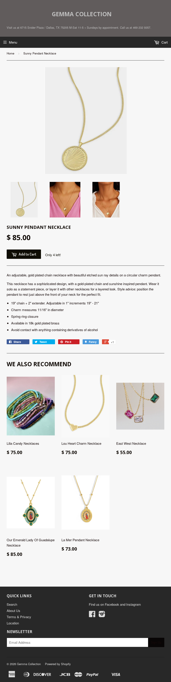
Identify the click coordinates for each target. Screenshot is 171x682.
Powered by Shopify (58, 664)
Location (13, 623)
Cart (164, 42)
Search (12, 604)
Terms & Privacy (19, 616)
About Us (13, 610)
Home (10, 53)
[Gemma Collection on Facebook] (92, 615)
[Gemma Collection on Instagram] (102, 615)
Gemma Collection (82, 14)
